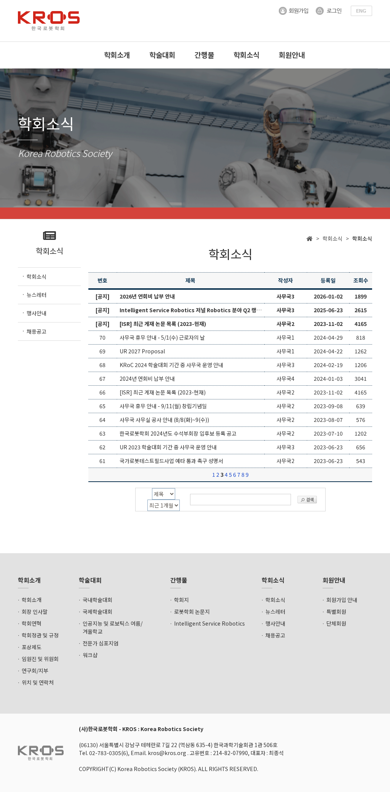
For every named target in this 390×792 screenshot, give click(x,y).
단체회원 (336, 623)
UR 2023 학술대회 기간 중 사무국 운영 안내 (168, 447)
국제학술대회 (97, 611)
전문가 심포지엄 (100, 643)
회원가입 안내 (341, 600)
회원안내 (292, 55)
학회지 (181, 600)
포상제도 (32, 647)
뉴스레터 (275, 611)
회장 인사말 (35, 611)
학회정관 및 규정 (40, 635)
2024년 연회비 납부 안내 (147, 378)
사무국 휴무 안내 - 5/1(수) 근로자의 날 (162, 337)
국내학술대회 (97, 600)
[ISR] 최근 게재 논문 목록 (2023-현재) (163, 392)
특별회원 (336, 611)
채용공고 (275, 635)
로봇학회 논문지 (192, 611)
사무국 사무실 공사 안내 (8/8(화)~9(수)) (164, 419)
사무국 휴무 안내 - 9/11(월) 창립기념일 (163, 406)
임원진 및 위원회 (40, 659)
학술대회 (162, 55)
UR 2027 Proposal (142, 351)
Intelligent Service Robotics (209, 623)
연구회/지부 (35, 670)
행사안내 (275, 623)
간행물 (204, 55)
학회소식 (246, 55)
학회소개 (117, 55)
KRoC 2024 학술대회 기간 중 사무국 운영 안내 (171, 365)
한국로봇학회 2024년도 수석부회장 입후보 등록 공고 (178, 433)
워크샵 (90, 655)
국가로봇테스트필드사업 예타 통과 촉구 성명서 (171, 461)
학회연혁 (32, 623)
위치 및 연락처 (38, 682)
